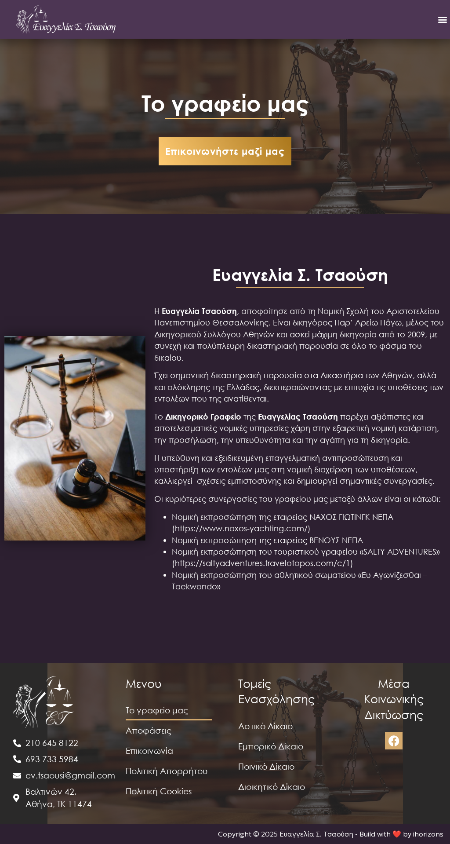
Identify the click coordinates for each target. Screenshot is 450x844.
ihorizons (428, 833)
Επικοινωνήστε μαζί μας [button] (225, 151)
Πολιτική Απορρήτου (166, 771)
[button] (442, 19)
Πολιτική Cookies (159, 791)
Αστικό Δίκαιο (265, 726)
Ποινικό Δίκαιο (266, 766)
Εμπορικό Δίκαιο (270, 746)
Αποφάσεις (148, 730)
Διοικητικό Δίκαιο (271, 787)
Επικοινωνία (149, 750)
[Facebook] (394, 740)
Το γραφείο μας (157, 710)
